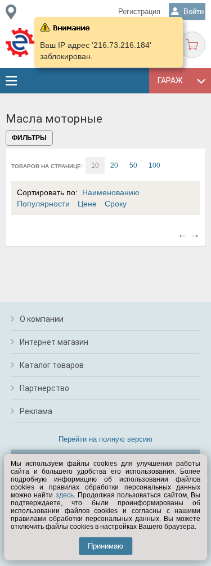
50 (133, 165)
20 (114, 165)
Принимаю (105, 546)
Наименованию (111, 192)
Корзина (192, 45)
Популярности (43, 203)
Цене (87, 203)
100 (154, 165)
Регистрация (139, 11)
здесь (65, 495)
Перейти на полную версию (105, 439)
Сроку (116, 203)
